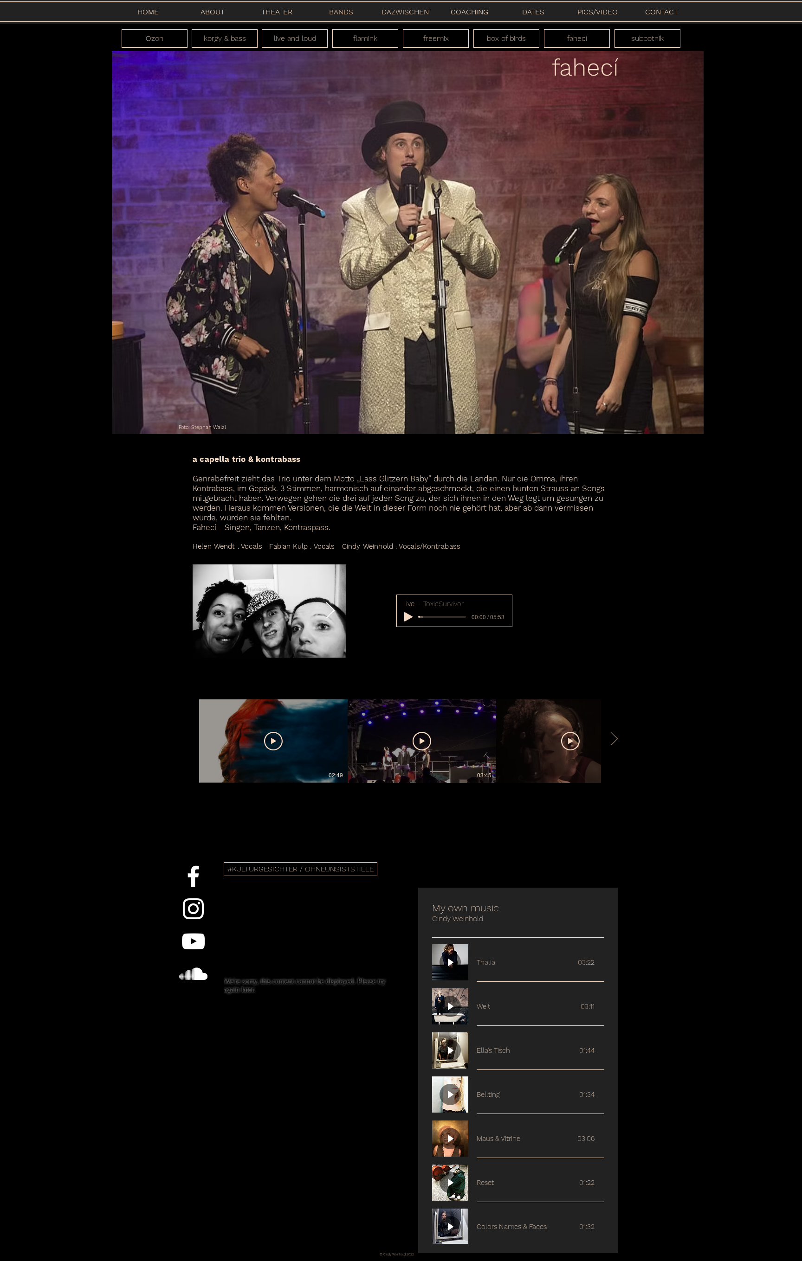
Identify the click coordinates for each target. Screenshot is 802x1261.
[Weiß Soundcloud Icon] (193, 974)
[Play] (408, 616)
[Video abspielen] (273, 741)
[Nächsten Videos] (614, 739)
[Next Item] (330, 611)
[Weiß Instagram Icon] (193, 909)
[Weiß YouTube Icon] (193, 941)
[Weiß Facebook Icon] (193, 876)
